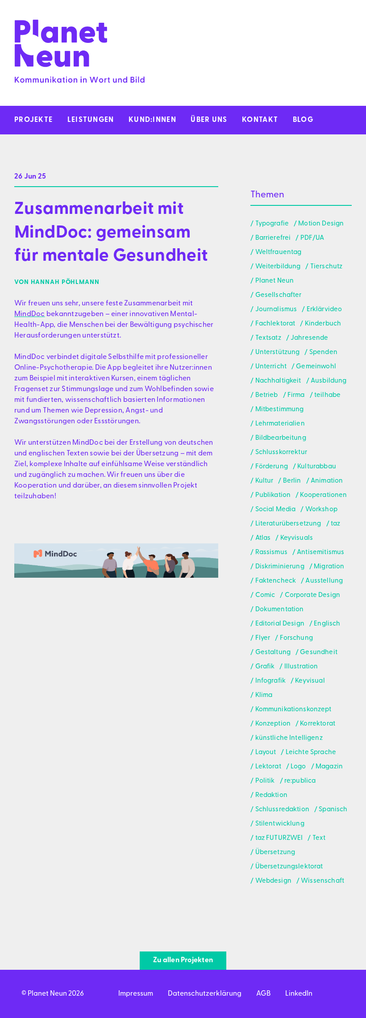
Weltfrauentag (278, 252)
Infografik (270, 681)
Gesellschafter (278, 295)
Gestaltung (273, 652)
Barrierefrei (273, 238)
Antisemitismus (320, 552)
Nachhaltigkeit (278, 381)
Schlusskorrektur (281, 452)
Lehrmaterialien (280, 424)
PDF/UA (312, 238)
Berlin (292, 481)
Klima (263, 695)
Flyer (262, 638)
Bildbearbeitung (280, 438)
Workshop (321, 509)
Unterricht (271, 366)
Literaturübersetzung (288, 524)
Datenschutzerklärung (204, 993)
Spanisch (333, 809)
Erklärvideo (324, 309)
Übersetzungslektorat (289, 867)
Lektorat (268, 767)
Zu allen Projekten (183, 960)
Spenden (323, 352)
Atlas (262, 538)
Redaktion (271, 795)
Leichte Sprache (311, 752)
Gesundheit (318, 652)
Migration (329, 566)
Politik (264, 781)
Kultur (264, 481)
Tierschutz (326, 266)
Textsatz (268, 338)
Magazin (329, 767)
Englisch (327, 624)
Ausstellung (324, 581)
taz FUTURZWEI (279, 838)
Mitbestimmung (279, 409)
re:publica (300, 781)
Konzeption (273, 724)
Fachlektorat (275, 324)
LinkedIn (298, 993)
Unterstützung (277, 352)
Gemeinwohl (316, 366)
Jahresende (310, 338)
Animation (327, 481)
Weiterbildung (277, 266)
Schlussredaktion (282, 809)
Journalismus (276, 309)
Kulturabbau (316, 466)
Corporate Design (312, 595)
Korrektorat (317, 724)
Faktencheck (275, 581)
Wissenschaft (322, 881)
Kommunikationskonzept (293, 709)
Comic (265, 595)
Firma (296, 395)
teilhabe (327, 395)
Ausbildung (329, 381)
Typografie (272, 224)
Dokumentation (279, 609)
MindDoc (29, 314)
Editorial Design (279, 624)
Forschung (296, 638)
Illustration (301, 666)
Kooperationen (323, 495)
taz (335, 524)
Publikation (273, 495)
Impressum (135, 993)
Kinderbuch (323, 324)
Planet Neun (274, 281)
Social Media (275, 509)
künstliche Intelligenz (289, 738)
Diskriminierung (279, 566)
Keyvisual (309, 681)
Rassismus (271, 552)
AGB (263, 993)
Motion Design (321, 224)
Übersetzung (275, 852)
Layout (265, 752)
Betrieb (266, 395)
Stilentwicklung (279, 824)
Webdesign (273, 881)
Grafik (264, 666)
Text (318, 838)
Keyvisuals (296, 538)
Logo (298, 767)
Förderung (271, 466)
